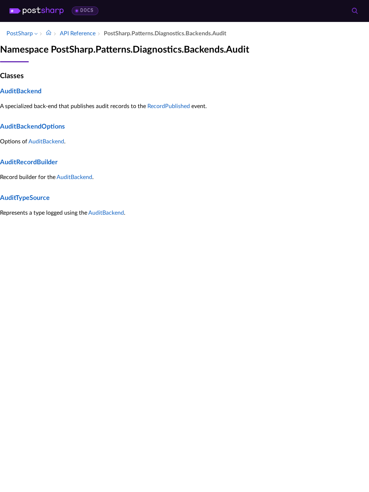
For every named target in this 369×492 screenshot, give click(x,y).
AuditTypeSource (25, 198)
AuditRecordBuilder (29, 162)
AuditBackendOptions (32, 127)
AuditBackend (20, 91)
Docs (87, 10)
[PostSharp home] (36, 11)
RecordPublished (168, 106)
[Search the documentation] (354, 11)
